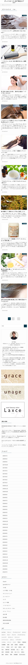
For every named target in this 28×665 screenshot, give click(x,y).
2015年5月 (5, 542)
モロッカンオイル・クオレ (9, 608)
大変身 (7, 647)
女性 (16, 647)
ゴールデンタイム (21, 634)
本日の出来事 (6, 623)
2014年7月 (5, 572)
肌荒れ (22, 652)
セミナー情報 (6, 602)
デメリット (17, 637)
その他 (4, 587)
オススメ (24, 632)
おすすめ (3, 632)
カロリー (3, 634)
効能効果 (21, 644)
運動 (11, 654)
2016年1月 (5, 518)
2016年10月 (5, 491)
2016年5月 (5, 506)
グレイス (14, 634)
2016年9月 (5, 494)
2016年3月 (5, 512)
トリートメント (5, 639)
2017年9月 (5, 467)
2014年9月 (5, 566)
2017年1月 (5, 482)
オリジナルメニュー (7, 593)
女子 (12, 647)
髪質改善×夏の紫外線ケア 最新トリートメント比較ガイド (14, 426)
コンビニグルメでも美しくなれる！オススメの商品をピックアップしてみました (14, 445)
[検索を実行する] (25, 326)
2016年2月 (5, 515)
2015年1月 (5, 554)
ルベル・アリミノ (7, 611)
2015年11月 (5, 524)
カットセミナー (6, 596)
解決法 (6, 654)
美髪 (12, 652)
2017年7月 (5, 470)
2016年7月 (5, 500)
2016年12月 (5, 485)
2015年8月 (5, 533)
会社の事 (5, 614)
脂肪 (3, 654)
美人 (22, 649)
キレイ (8, 634)
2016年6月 (5, 503)
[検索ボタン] (26, 2)
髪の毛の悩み (22, 654)
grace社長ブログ (6, 584)
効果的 (16, 644)
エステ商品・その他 (7, 590)
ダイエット (10, 637)
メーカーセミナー (7, 605)
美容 (3, 652)
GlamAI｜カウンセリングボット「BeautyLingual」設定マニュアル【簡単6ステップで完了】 (14, 437)
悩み (3, 649)
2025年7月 (5, 455)
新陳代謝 (7, 649)
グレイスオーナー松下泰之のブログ (14, 1)
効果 (12, 644)
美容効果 (7, 652)
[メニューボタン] (1, 2)
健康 (8, 644)
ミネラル (3, 642)
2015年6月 (5, 539)
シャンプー (4, 637)
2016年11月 (5, 488)
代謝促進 (24, 642)
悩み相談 (5, 617)
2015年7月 (5, 536)
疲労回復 (13, 649)
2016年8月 (5, 497)
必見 (24, 647)
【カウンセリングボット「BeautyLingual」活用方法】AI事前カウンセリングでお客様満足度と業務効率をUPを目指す (14, 432)
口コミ (3, 647)
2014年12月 (5, 557)
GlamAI (4, 581)
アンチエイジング (16, 632)
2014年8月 (5, 569)
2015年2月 (5, 551)
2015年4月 (5, 545)
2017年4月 (5, 473)
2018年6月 (5, 461)
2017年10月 (5, 464)
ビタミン (12, 639)
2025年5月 (5, 458)
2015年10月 (5, 527)
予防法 (19, 642)
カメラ (4, 599)
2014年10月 (5, 563)
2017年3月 (5, 476)
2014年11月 (5, 560)
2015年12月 (5, 521)
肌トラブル (17, 652)
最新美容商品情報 (7, 620)
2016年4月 (5, 509)
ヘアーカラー (18, 639)
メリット (9, 642)
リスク (14, 642)
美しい (18, 649)
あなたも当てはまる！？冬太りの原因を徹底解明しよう (14, 441)
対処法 (20, 647)
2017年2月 (5, 479)
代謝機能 (3, 644)
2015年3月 (5, 548)
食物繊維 (16, 654)
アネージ (9, 632)
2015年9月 (5, 530)
